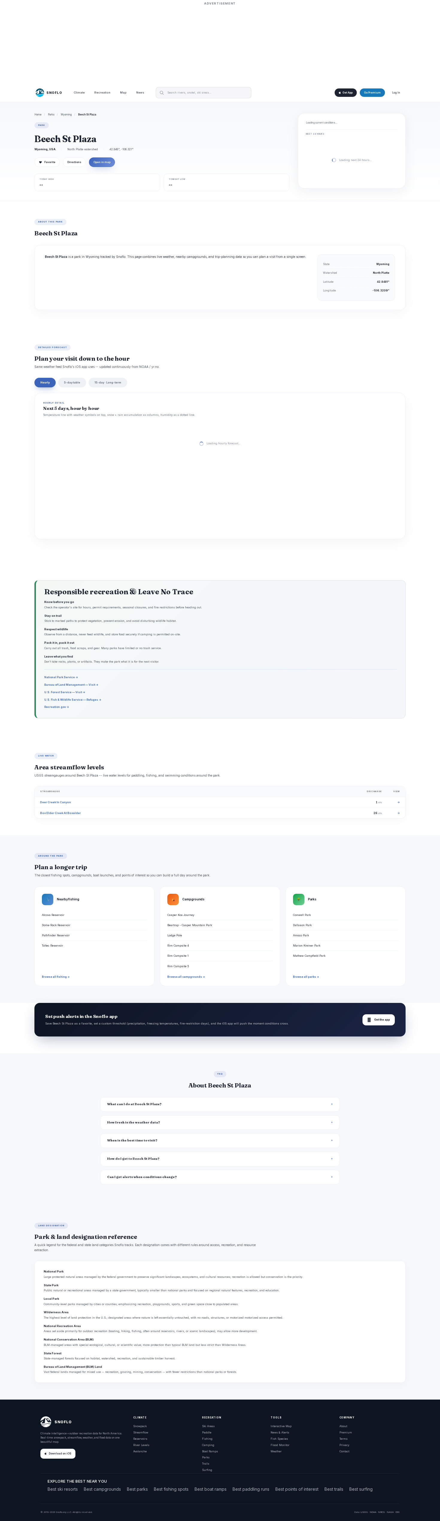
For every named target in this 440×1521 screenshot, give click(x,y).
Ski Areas (208, 1426)
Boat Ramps (210, 1451)
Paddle (206, 1432)
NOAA (373, 1512)
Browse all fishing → (56, 976)
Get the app (378, 1020)
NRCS (381, 1512)
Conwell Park (302, 915)
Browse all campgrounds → (186, 976)
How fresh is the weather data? (133, 1122)
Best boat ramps (211, 1489)
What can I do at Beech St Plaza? (134, 1104)
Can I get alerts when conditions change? (142, 1177)
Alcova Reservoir (53, 915)
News (140, 92)
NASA (390, 1512)
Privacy (344, 1445)
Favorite (47, 162)
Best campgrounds (102, 1489)
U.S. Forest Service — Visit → (64, 692)
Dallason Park (302, 925)
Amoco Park (301, 935)
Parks (51, 114)
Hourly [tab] (45, 382)
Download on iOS (60, 1453)
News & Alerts (280, 1432)
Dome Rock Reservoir (56, 925)
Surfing (207, 1470)
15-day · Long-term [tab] (108, 382)
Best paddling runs (251, 1489)
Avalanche (140, 1451)
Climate (79, 92)
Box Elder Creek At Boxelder (60, 813)
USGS (364, 1512)
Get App (347, 92)
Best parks (137, 1489)
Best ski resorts (63, 1489)
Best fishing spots (171, 1489)
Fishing (207, 1438)
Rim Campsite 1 (178, 955)
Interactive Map (281, 1426)
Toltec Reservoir (52, 945)
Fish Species (279, 1438)
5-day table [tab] (72, 382)
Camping (208, 1445)
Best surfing (361, 1489)
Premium (345, 1432)
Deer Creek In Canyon (55, 802)
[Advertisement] (220, 44)
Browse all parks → (306, 976)
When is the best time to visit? (132, 1140)
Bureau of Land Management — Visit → (71, 684)
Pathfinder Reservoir (56, 935)
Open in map (101, 162)
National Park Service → (61, 677)
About (343, 1426)
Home (38, 114)
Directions (74, 162)
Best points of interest (296, 1489)
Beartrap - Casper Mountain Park (189, 925)
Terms (343, 1438)
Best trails (333, 1489)
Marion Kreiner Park (306, 945)
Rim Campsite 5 (178, 966)
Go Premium (372, 92)
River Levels (141, 1445)
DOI (397, 1512)
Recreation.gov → (56, 706)
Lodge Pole (174, 935)
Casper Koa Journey (180, 915)
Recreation (102, 92)
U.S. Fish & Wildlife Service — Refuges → (72, 699)
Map (123, 92)
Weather (276, 1451)
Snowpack (140, 1426)
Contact (344, 1451)
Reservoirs (140, 1438)
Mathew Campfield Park (309, 955)
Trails (205, 1463)
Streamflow (140, 1432)
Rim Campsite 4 (178, 945)
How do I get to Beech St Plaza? (133, 1159)
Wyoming (66, 114)
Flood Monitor (280, 1445)
